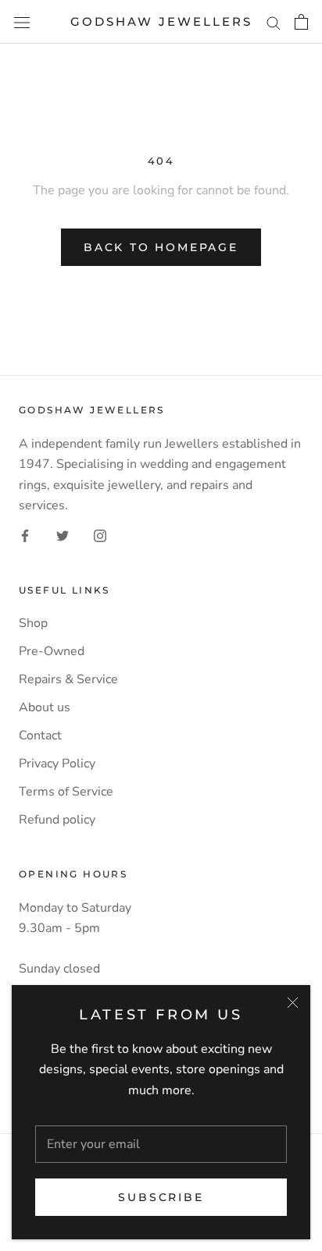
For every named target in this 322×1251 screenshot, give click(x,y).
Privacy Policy (57, 763)
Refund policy (57, 819)
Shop (33, 623)
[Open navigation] (22, 22)
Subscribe (160, 1197)
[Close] (293, 1002)
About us (44, 707)
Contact (40, 735)
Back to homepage (161, 247)
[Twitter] (62, 535)
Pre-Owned (51, 651)
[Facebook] (25, 535)
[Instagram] (100, 535)
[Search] (274, 22)
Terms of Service (66, 791)
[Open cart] (301, 22)
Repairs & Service (68, 679)
